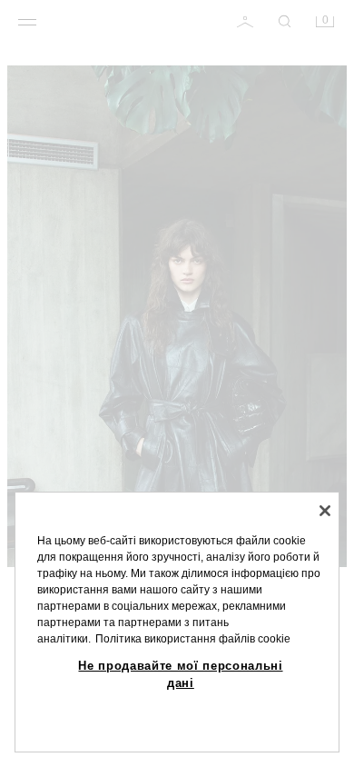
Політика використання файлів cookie (192, 639)
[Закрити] (325, 511)
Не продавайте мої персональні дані (180, 674)
